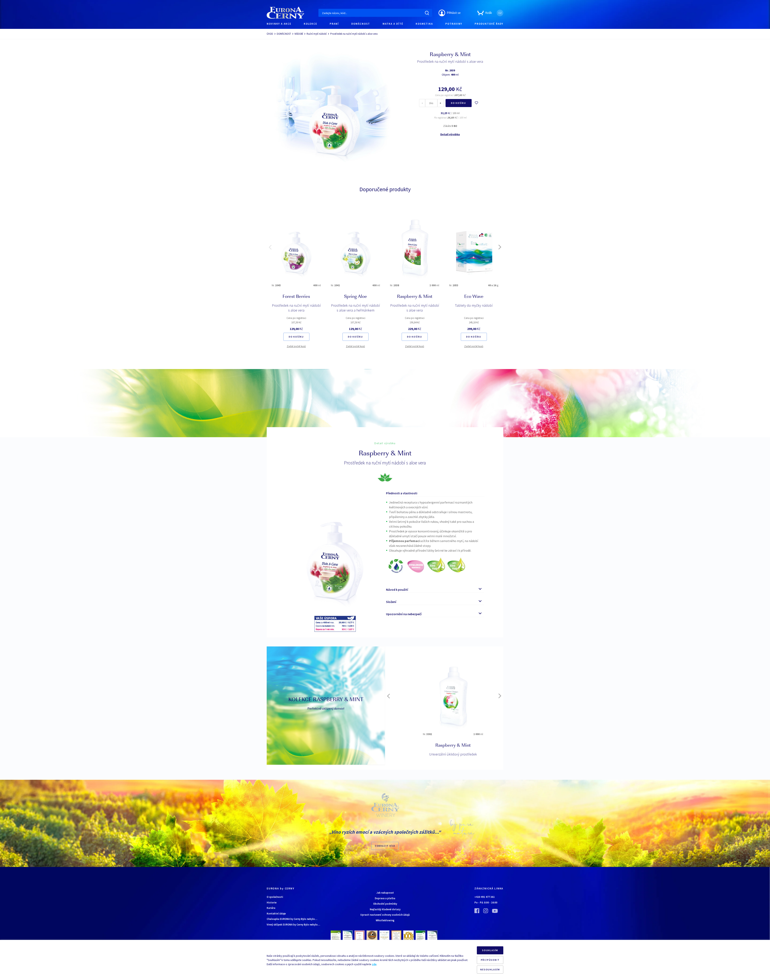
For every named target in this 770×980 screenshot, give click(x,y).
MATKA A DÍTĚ (393, 23)
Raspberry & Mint (414, 296)
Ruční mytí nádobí (317, 33)
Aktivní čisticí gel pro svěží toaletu (444, 754)
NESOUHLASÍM (490, 969)
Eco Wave (473, 296)
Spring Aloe (355, 296)
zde (374, 964)
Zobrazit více (385, 845)
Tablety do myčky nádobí (474, 305)
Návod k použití (397, 590)
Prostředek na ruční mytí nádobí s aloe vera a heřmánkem (355, 308)
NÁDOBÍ (299, 33)
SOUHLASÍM (490, 950)
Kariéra (271, 908)
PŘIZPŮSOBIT (490, 959)
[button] (270, 247)
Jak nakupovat (385, 892)
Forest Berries (296, 296)
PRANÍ (334, 23)
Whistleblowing (385, 920)
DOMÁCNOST (360, 23)
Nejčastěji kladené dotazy (385, 909)
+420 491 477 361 (484, 897)
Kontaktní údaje (276, 913)
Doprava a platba (385, 898)
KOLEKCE (310, 23)
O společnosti (275, 897)
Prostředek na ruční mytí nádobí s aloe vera (296, 308)
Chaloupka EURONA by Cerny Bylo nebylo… (292, 919)
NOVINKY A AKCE (279, 23)
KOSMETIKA (424, 23)
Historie (272, 902)
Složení (391, 602)
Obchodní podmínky (385, 903)
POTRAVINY (453, 23)
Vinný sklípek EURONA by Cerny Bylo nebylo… (293, 924)
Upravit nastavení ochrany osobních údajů (385, 914)
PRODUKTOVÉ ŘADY (489, 23)
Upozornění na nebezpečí (403, 614)
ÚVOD (270, 33)
